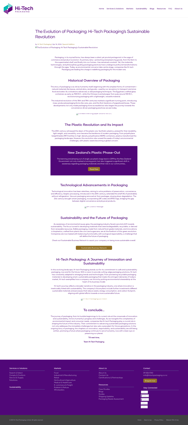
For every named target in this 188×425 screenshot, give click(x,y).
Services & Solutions (115, 9)
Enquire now (150, 381)
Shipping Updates (106, 396)
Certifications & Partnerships (111, 377)
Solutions (13, 380)
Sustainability (141, 9)
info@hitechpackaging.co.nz (155, 375)
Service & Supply (16, 377)
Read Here (94, 169)
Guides (102, 394)
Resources (161, 9)
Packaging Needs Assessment (111, 399)
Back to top (148, 420)
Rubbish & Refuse (61, 387)
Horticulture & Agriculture (64, 380)
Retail (56, 377)
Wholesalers (59, 390)
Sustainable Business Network (94, 248)
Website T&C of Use (172, 420)
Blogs (152, 9)
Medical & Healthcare (63, 382)
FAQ (170, 9)
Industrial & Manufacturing (65, 375)
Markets (129, 9)
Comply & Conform (17, 375)
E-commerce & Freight (63, 385)
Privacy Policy (158, 420)
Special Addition (69, 44)
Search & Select (16, 373)
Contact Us (103, 375)
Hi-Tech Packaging (44, 44)
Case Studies (104, 389)
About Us (178, 9)
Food (56, 373)
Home (101, 9)
